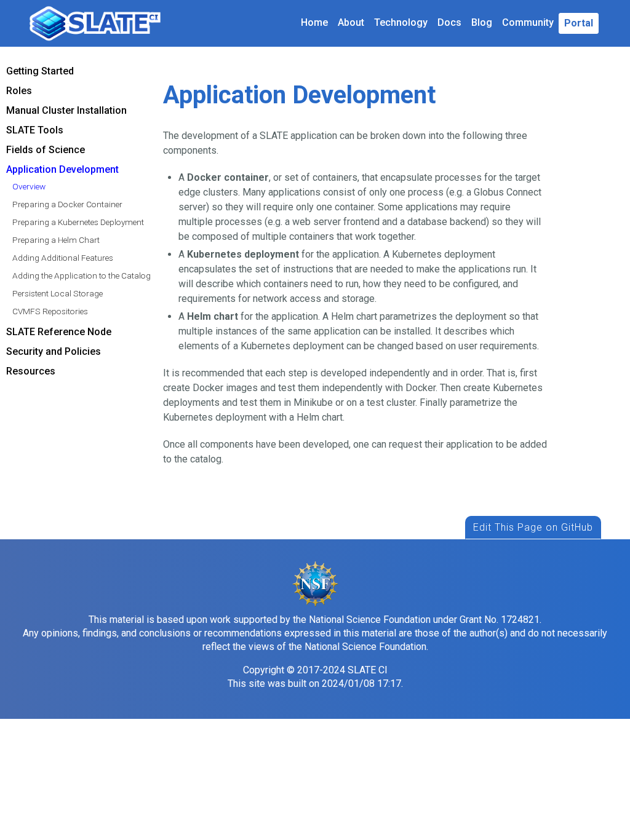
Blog (481, 22)
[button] (579, 23)
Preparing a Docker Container (67, 204)
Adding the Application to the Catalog (81, 275)
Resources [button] (30, 371)
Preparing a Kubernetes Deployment (78, 222)
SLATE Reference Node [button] (58, 332)
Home (314, 22)
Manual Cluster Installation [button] (66, 110)
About (351, 22)
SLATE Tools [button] (34, 130)
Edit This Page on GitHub (533, 527)
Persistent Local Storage (57, 293)
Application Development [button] (62, 169)
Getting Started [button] (40, 71)
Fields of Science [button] (45, 150)
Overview (29, 186)
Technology (401, 22)
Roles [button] (19, 91)
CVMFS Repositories (50, 311)
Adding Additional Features (62, 258)
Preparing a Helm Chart (56, 240)
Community (528, 22)
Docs (449, 22)
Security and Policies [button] (53, 351)
